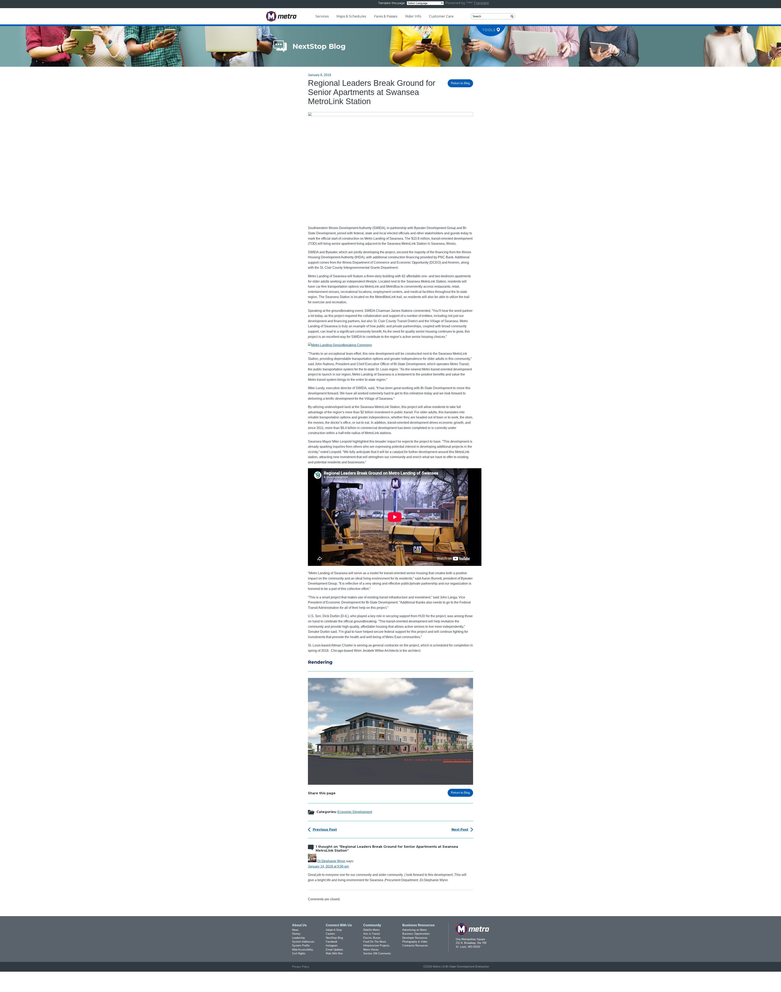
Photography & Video (414, 941)
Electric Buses (372, 937)
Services (322, 16)
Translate (481, 3)
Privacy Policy (300, 966)
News (295, 929)
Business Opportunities (416, 933)
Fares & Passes (385, 16)
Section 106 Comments (377, 953)
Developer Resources (415, 937)
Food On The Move (374, 941)
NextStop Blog (334, 937)
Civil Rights (298, 953)
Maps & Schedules (351, 16)
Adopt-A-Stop (334, 929)
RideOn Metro (371, 929)
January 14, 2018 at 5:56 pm (328, 866)
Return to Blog (460, 83)
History (296, 933)
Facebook (331, 941)
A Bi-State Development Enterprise (466, 966)
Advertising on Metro (414, 929)
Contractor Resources (415, 945)
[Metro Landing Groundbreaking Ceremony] (340, 345)
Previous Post (325, 830)
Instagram (332, 945)
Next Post (460, 830)
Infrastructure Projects (376, 945)
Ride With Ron (334, 953)
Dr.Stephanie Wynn (331, 861)
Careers (330, 933)
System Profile (301, 945)
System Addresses (303, 941)
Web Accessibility (302, 949)
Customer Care (441, 16)
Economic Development (354, 812)
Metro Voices (371, 949)
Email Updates (334, 949)
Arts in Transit (371, 933)
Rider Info (413, 16)
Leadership (298, 937)
